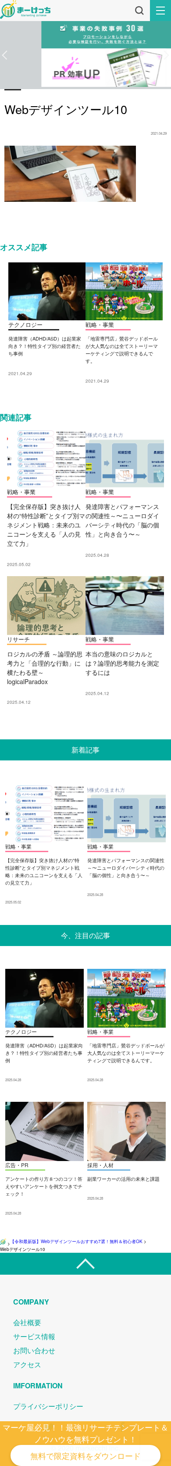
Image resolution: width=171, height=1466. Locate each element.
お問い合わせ (34, 1350)
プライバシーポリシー (48, 1406)
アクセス (27, 1364)
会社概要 (27, 1322)
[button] (4, 55)
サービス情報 (34, 1336)
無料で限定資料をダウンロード (85, 1455)
